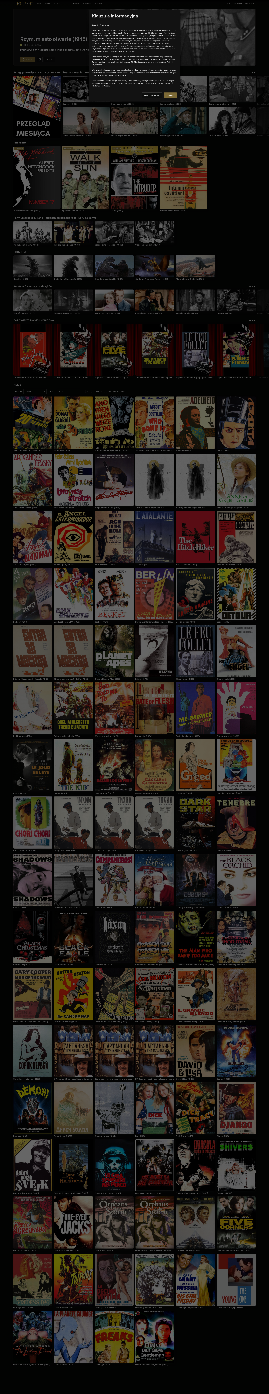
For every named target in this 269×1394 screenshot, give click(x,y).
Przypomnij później (152, 95)
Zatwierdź (170, 95)
